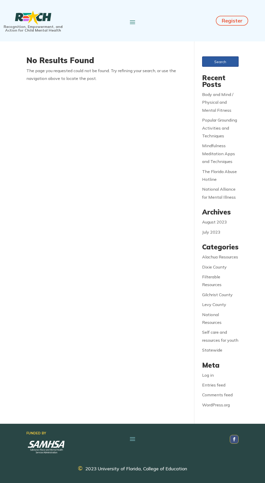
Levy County (214, 304)
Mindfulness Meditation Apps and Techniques (218, 153)
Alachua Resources (220, 256)
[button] (220, 61)
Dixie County (214, 267)
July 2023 (211, 232)
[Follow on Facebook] (234, 439)
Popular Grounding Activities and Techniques (219, 127)
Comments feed (217, 394)
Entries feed (213, 385)
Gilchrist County (217, 294)
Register (232, 20)
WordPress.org (216, 404)
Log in (208, 375)
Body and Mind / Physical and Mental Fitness (217, 102)
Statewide (212, 350)
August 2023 (214, 222)
